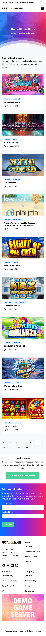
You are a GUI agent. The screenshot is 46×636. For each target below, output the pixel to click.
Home (13, 33)
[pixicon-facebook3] (4, 565)
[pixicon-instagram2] (16, 565)
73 (4, 448)
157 (18, 448)
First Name (6, 503)
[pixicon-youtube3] (8, 565)
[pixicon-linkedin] (12, 565)
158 (26, 448)
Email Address (7, 512)
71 (30, 443)
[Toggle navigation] (42, 8)
